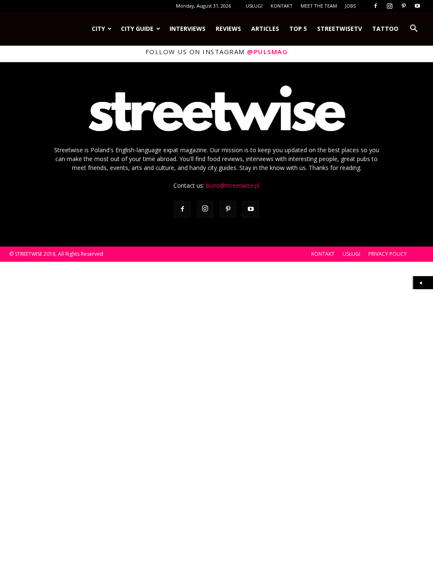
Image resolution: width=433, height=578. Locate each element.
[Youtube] (417, 6)
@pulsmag (267, 51)
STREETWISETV (339, 29)
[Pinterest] (403, 6)
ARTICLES (265, 29)
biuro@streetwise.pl (233, 185)
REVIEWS (228, 29)
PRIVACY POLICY (387, 253)
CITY (98, 29)
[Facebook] (375, 6)
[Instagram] (389, 6)
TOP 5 (298, 29)
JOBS (350, 6)
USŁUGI (254, 6)
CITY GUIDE (137, 29)
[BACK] (423, 282)
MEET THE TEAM (319, 6)
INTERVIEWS (188, 29)
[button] (413, 29)
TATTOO (385, 29)
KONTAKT (282, 6)
